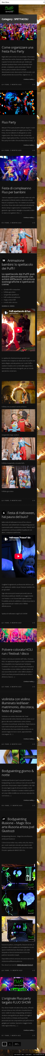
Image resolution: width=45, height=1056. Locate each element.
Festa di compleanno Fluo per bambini (16, 190)
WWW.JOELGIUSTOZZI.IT (25, 965)
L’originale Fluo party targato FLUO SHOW (16, 1000)
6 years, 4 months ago (12, 686)
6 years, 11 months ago (12, 805)
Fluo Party (9, 122)
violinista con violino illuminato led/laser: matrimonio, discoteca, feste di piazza (18, 705)
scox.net (29, 1054)
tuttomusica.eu (38, 1054)
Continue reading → (29, 79)
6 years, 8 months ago (12, 744)
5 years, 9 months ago (12, 622)
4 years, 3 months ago (12, 84)
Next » (17, 1044)
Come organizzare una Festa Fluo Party (17, 49)
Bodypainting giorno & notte (18, 773)
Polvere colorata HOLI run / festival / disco (17, 651)
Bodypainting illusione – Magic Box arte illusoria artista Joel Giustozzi (18, 825)
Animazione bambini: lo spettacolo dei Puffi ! (17, 264)
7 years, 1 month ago (12, 1035)
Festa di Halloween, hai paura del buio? (18, 515)
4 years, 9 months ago (12, 500)
